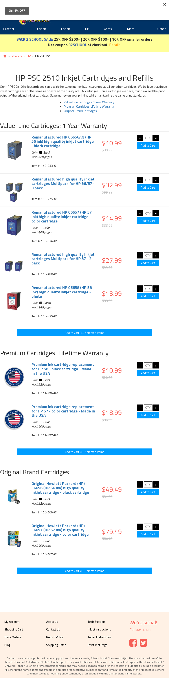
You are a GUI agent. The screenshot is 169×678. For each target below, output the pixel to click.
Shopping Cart (13, 629)
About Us (52, 621)
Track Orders (12, 637)
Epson (65, 29)
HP (87, 29)
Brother (8, 29)
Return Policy (55, 637)
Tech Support (96, 621)
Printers (17, 56)
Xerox (108, 29)
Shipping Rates (56, 644)
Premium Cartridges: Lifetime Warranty (89, 106)
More (130, 29)
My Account (11, 621)
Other (161, 29)
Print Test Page (97, 644)
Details (114, 45)
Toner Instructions (100, 637)
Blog (7, 644)
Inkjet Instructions (99, 629)
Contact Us (53, 629)
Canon (41, 29)
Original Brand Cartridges (80, 110)
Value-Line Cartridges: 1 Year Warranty (89, 102)
